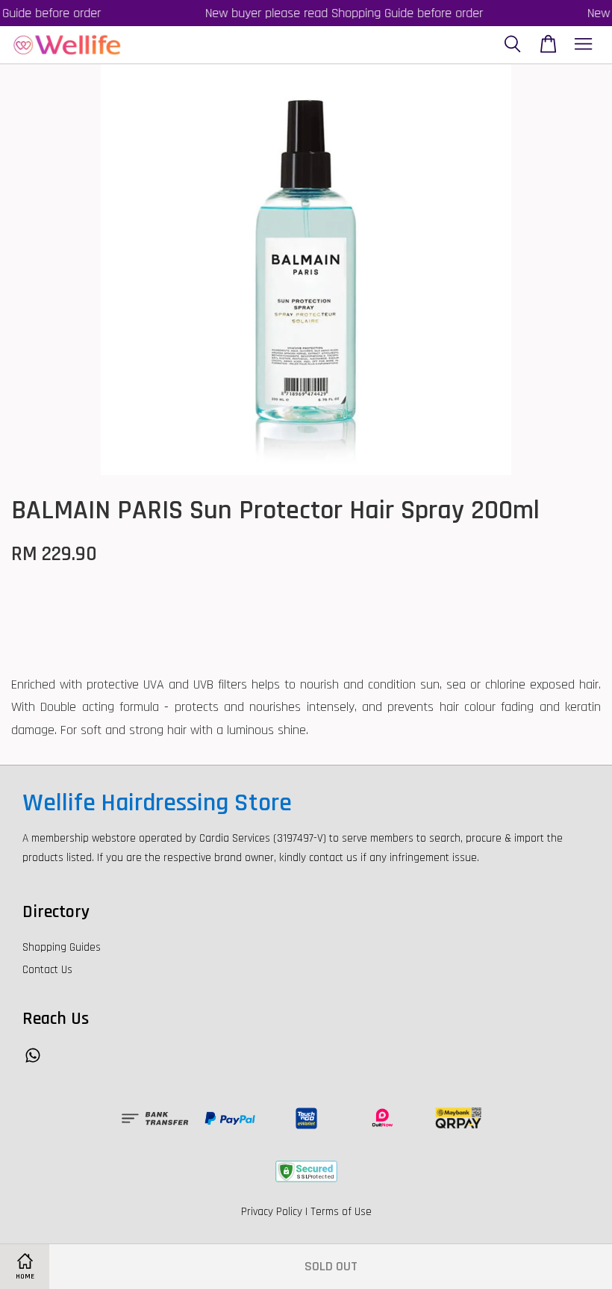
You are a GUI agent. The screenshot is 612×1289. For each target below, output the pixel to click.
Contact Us (47, 970)
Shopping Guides (61, 947)
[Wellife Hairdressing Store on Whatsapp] (32, 1062)
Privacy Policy (271, 1212)
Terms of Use (341, 1212)
